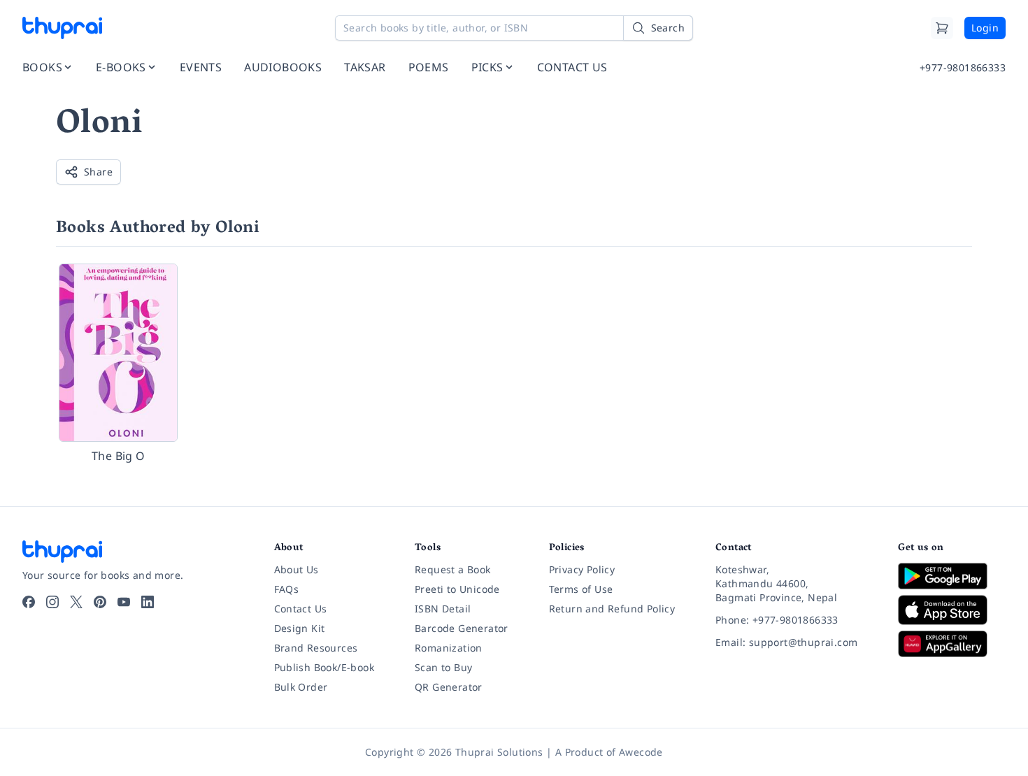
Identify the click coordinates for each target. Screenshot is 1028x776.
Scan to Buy (443, 667)
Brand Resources (316, 647)
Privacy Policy (582, 569)
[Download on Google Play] (952, 576)
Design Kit (299, 628)
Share (98, 171)
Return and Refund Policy (612, 608)
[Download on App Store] (952, 610)
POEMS (428, 67)
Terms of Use (581, 589)
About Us (296, 569)
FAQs (286, 589)
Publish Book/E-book (324, 667)
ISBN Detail (443, 608)
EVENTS (201, 67)
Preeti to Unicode (457, 589)
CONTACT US (572, 67)
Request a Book (453, 569)
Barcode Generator (461, 628)
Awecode (641, 752)
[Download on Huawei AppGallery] (952, 644)
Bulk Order (301, 687)
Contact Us (300, 608)
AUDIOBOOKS (283, 67)
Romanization (449, 647)
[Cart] (942, 28)
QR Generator (449, 687)
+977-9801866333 (963, 67)
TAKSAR (364, 67)
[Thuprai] (62, 28)
